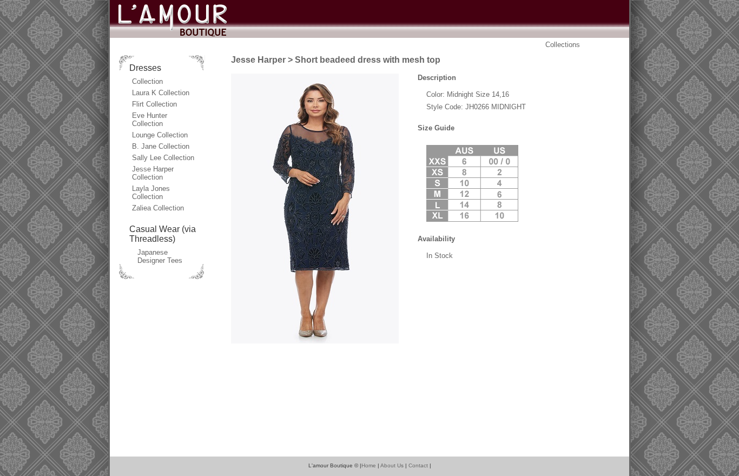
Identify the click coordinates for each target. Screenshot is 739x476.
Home (368, 465)
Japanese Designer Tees (159, 256)
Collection (147, 81)
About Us (392, 465)
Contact (418, 465)
